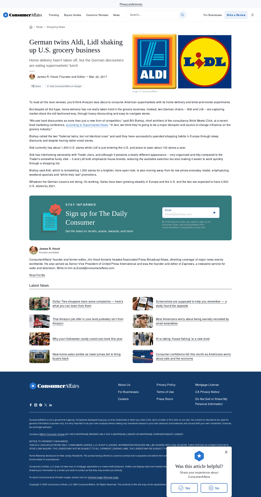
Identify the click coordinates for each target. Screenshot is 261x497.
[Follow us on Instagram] (35, 405)
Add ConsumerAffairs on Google (65, 86)
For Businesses (213, 15)
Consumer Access (52, 434)
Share (38, 86)
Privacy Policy (166, 385)
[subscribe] (215, 212)
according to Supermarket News (87, 125)
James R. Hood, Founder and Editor (61, 77)
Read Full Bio (37, 275)
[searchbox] (157, 14)
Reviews (97, 15)
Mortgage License (207, 385)
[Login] (252, 15)
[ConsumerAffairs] (22, 15)
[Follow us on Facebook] (30, 405)
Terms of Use (165, 392)
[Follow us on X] (45, 405)
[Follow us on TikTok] (40, 405)
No (217, 488)
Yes (187, 488)
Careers (123, 399)
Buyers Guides (72, 15)
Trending (54, 15)
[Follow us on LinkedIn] (50, 405)
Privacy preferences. (131, 4)
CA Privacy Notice (207, 392)
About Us (124, 385)
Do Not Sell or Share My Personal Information (211, 401)
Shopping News (56, 27)
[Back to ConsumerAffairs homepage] (30, 27)
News (116, 15)
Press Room (165, 399)
